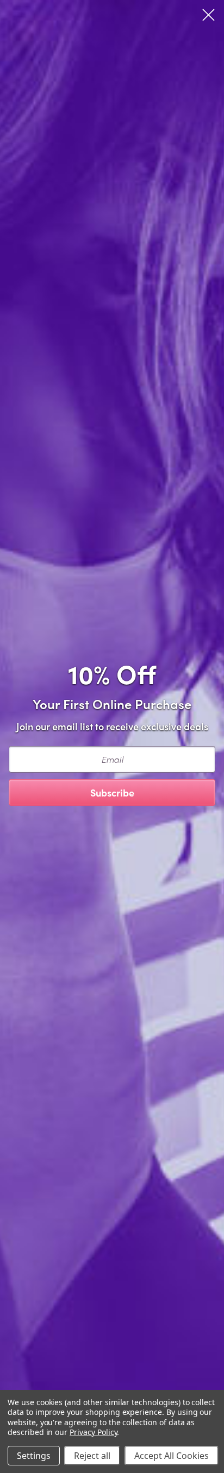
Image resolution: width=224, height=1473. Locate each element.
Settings (34, 1456)
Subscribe (112, 792)
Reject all (92, 1456)
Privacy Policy (93, 1432)
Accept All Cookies (171, 1456)
